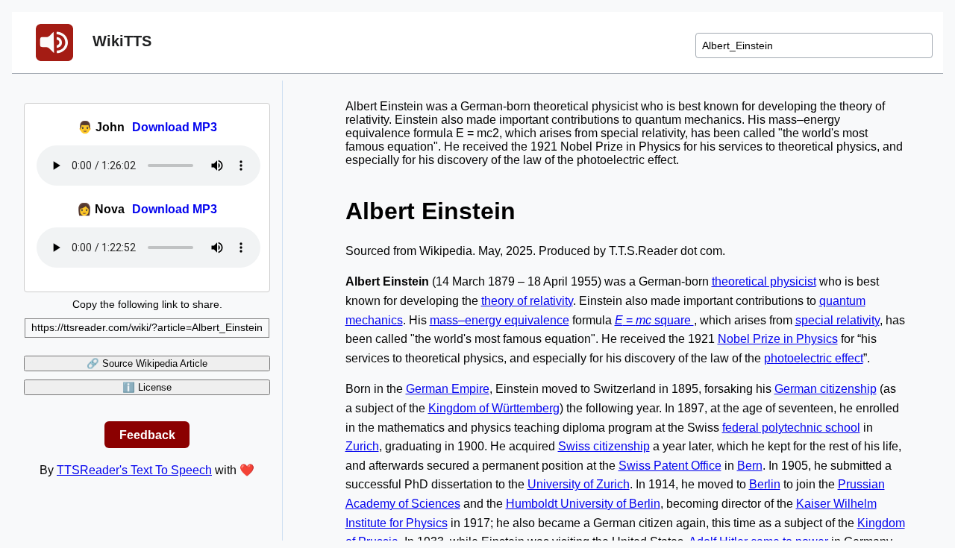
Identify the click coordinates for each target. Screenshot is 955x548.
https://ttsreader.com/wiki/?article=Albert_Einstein (147, 327)
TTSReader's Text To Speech (134, 470)
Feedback (147, 434)
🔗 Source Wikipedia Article (147, 363)
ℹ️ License (147, 387)
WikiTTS (119, 41)
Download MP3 (174, 127)
